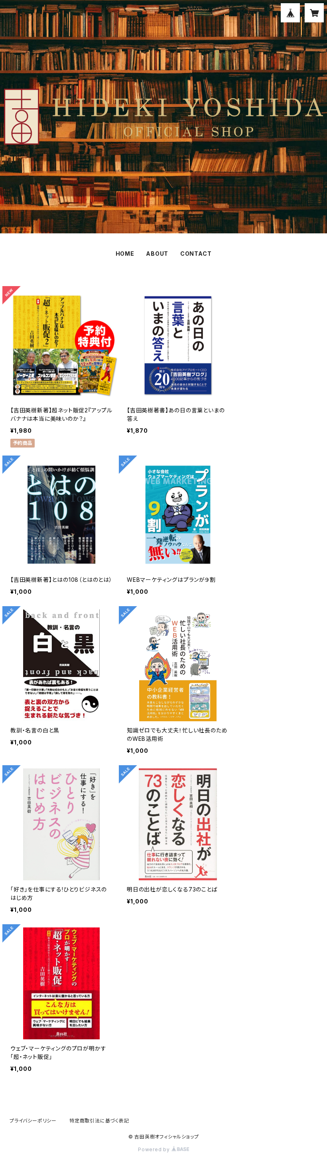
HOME (125, 253)
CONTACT (196, 253)
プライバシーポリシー (33, 1121)
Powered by (154, 1149)
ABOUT (157, 253)
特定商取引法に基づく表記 (99, 1121)
